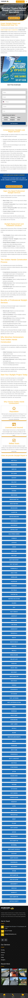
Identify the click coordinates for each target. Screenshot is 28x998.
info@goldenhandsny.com (10, 934)
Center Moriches (14, 516)
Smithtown (14, 750)
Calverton (14, 512)
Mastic (14, 637)
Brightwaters (14, 503)
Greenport (14, 801)
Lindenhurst (14, 629)
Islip (14, 607)
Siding (19, 117)
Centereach (14, 521)
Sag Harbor (14, 866)
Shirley (14, 741)
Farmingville (14, 568)
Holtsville (14, 590)
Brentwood (14, 495)
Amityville (14, 460)
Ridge (14, 706)
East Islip (14, 555)
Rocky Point (14, 715)
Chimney (13, 117)
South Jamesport (14, 758)
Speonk (14, 871)
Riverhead (14, 711)
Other (18, 119)
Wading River (14, 775)
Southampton (14, 840)
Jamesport (14, 616)
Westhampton (14, 875)
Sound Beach (14, 754)
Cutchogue (14, 788)
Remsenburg (14, 862)
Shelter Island (14, 879)
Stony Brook (14, 767)
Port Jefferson (14, 698)
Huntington (14, 594)
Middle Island (14, 655)
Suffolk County (14, 901)
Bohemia (14, 490)
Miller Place (14, 659)
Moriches (14, 663)
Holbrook (14, 585)
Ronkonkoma (14, 719)
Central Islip (14, 529)
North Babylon (14, 676)
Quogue (14, 832)
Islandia (14, 603)
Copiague (14, 542)
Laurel (14, 806)
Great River (14, 572)
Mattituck (14, 810)
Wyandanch (14, 780)
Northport (14, 680)
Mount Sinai (14, 667)
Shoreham (14, 745)
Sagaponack (14, 836)
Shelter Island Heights (14, 737)
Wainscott (14, 892)
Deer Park (14, 551)
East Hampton (14, 896)
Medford (14, 646)
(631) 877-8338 (20, 1)
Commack (14, 538)
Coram (14, 547)
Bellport (14, 482)
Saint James (14, 724)
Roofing (6, 117)
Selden (14, 732)
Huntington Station (14, 598)
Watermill (14, 845)
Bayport (14, 477)
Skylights (12, 119)
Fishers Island (14, 797)
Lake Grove (14, 624)
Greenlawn (14, 577)
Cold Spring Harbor (14, 534)
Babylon (14, 469)
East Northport (14, 560)
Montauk (14, 888)
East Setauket (14, 564)
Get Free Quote (14, 123)
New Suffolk (14, 814)
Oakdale (14, 685)
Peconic (14, 823)
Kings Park (14, 620)
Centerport (14, 525)
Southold (14, 763)
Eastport (14, 853)
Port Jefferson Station (14, 702)
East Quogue (14, 827)
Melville (14, 650)
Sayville (14, 728)
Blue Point (14, 486)
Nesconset (14, 672)
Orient (14, 819)
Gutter (5, 119)
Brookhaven (14, 508)
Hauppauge (14, 581)
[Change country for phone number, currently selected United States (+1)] (3, 101)
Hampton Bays (14, 858)
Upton (14, 771)
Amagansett (14, 883)
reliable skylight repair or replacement (9, 29)
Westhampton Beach (14, 849)
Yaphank (14, 784)
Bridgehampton (14, 499)
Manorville (14, 633)
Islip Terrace (14, 611)
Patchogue (14, 693)
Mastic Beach (14, 642)
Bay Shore (14, 473)
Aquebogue (14, 464)
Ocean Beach (14, 689)
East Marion (14, 793)
